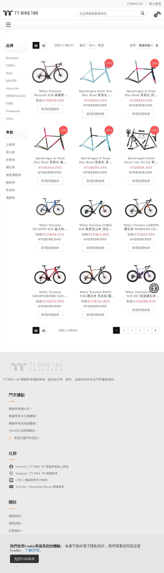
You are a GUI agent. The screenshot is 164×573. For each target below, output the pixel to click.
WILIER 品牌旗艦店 (22, 430)
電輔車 (10, 197)
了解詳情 (32, 550)
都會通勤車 (13, 175)
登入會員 (155, 3)
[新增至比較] (64, 81)
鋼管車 (10, 182)
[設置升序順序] (157, 45)
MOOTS (11, 80)
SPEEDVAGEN (15, 95)
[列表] (43, 45)
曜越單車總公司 (20, 408)
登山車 (10, 152)
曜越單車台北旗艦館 (23, 416)
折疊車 (10, 159)
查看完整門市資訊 (26, 438)
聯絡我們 (15, 516)
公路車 (10, 144)
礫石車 (10, 167)
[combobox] (111, 14)
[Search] (143, 14)
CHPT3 (10, 65)
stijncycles (12, 88)
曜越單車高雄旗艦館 (23, 423)
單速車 (10, 190)
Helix (9, 73)
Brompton (12, 58)
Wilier (9, 118)
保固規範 (15, 523)
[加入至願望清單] (64, 72)
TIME (9, 103)
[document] (82, 553)
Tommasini (13, 111)
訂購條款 (15, 530)
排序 (133, 45)
